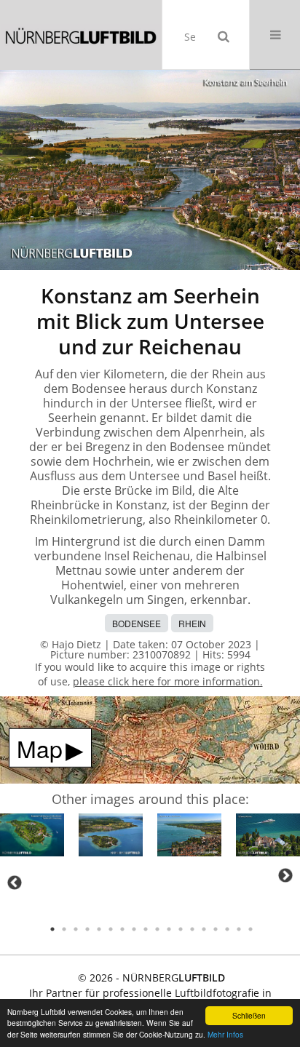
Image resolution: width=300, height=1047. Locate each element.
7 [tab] (122, 929)
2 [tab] (64, 929)
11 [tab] (169, 929)
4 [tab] (87, 929)
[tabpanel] (32, 837)
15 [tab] (215, 929)
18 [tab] (250, 929)
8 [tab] (134, 929)
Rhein (192, 623)
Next (285, 875)
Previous (14, 882)
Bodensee (136, 623)
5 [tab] (99, 929)
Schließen (249, 1015)
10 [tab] (157, 929)
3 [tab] (75, 929)
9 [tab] (145, 929)
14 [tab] (204, 929)
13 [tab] (192, 929)
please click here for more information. (168, 681)
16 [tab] (227, 929)
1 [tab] (52, 929)
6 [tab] (110, 929)
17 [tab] (239, 929)
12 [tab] (180, 929)
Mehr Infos (225, 1034)
